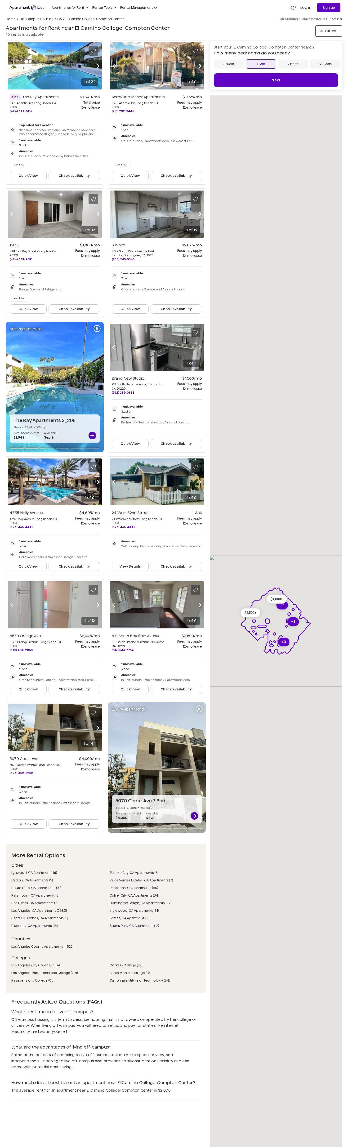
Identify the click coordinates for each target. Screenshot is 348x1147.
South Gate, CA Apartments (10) (36, 888)
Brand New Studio (128, 378)
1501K (14, 245)
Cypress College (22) (126, 965)
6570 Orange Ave (25, 636)
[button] (277, 599)
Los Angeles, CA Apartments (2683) (39, 910)
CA (59, 19)
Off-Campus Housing (36, 19)
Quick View (28, 176)
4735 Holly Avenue (26, 513)
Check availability (74, 176)
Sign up (329, 7)
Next (276, 80)
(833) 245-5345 (123, 259)
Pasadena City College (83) (32, 980)
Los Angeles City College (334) (35, 965)
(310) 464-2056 (21, 650)
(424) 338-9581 (21, 259)
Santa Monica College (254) (132, 973)
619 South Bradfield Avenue (136, 636)
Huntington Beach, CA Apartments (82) (140, 903)
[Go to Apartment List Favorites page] (293, 7)
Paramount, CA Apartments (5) (35, 895)
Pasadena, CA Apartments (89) (134, 888)
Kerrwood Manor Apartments (138, 97)
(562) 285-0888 (123, 392)
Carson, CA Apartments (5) (32, 880)
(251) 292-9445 (123, 111)
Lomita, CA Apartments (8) (130, 918)
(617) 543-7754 (123, 650)
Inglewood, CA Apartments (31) (134, 910)
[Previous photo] (11, 66)
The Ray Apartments (40, 97)
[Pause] (97, 328)
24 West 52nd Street (130, 513)
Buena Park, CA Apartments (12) (134, 926)
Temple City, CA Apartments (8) (134, 873)
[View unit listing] (92, 435)
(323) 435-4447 (21, 527)
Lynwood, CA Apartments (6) (34, 873)
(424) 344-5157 (21, 111)
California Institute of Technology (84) (140, 980)
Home (11, 19)
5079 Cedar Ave (24, 759)
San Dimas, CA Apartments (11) (34, 903)
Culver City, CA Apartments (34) (134, 895)
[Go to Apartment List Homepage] (27, 7)
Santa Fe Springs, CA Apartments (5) (39, 918)
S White (118, 245)
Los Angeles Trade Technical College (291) (44, 973)
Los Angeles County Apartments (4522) (42, 946)
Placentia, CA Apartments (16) (34, 926)
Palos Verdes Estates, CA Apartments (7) (141, 880)
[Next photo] (98, 66)
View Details (130, 566)
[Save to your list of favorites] (93, 51)
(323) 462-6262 (21, 772)
